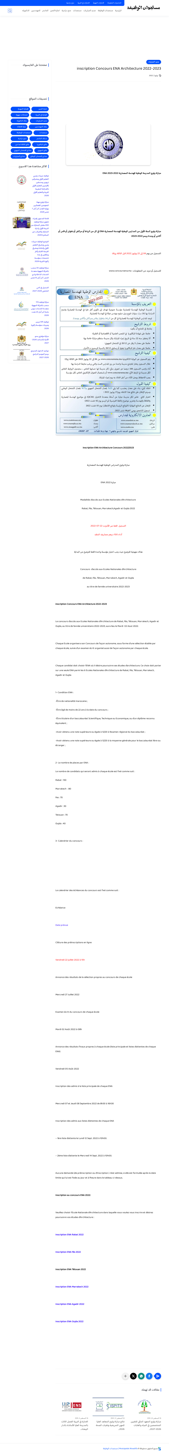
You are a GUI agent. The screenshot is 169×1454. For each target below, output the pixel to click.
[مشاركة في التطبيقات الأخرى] (125, 1376)
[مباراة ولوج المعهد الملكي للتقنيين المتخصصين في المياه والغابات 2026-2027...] (144, 1407)
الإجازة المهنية (23, 109)
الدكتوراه (25, 11)
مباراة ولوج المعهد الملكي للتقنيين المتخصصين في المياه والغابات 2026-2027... (146, 1425)
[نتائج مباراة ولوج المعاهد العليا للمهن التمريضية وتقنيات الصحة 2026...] (108, 1407)
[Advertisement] (84, 39)
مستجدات (77, 11)
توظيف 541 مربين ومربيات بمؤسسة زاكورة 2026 (40, 325)
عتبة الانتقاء (21, 126)
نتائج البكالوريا (42, 144)
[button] (149, 1376)
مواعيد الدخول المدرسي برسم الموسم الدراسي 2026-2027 (40, 354)
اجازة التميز (55, 11)
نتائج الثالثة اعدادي (22, 144)
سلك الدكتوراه (22, 121)
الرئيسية (118, 11)
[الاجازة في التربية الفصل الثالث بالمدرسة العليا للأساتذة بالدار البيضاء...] (71, 1407)
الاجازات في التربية (84, 3)
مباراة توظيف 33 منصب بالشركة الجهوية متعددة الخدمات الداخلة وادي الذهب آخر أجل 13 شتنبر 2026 (40, 274)
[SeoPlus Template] (159, 1448)
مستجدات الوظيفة (105, 11)
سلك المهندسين (41, 126)
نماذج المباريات (19, 156)
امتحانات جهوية (21, 115)
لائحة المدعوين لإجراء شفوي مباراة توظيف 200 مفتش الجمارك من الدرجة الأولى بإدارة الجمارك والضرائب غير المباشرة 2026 (40, 227)
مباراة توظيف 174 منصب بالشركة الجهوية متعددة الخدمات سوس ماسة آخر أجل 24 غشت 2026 (40, 309)
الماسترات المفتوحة (114, 3)
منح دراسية (70, 3)
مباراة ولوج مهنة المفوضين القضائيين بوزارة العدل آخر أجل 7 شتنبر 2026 (40, 207)
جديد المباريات (89, 11)
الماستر (45, 11)
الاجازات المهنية (98, 3)
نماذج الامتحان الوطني (38, 156)
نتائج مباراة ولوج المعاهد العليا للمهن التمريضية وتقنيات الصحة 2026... (110, 1425)
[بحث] (10, 11)
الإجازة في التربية (41, 115)
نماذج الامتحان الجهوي (22, 150)
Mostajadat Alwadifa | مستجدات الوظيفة (120, 1448)
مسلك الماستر (42, 138)
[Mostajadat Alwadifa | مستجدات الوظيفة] (143, 8)
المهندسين (35, 11)
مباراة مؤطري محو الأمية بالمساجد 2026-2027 (40, 340)
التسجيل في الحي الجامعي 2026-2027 (40, 289)
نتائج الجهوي (42, 150)
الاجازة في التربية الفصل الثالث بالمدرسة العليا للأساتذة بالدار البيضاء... (74, 1425)
